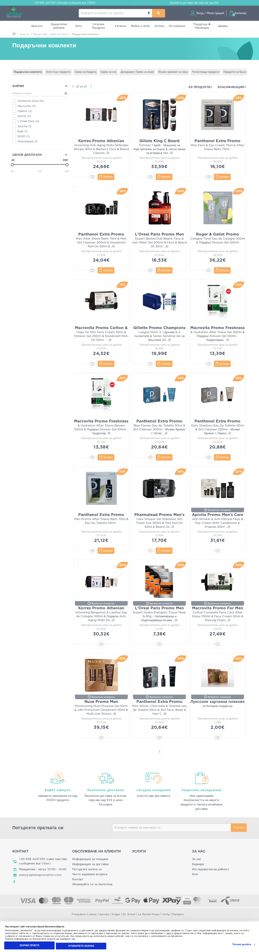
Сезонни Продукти (98, 26)
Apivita (104, 914)
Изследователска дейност (210, 869)
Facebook (14, 881)
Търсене (238, 827)
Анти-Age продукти (58, 72)
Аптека (159, 26)
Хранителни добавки (59, 26)
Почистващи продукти (205, 72)
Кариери (198, 864)
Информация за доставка (90, 864)
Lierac (93, 914)
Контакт (77, 879)
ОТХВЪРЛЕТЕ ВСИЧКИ (81, 946)
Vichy (166, 914)
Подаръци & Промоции (201, 26)
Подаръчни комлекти (28, 72)
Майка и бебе (140, 26)
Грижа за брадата (85, 72)
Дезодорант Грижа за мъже (137, 72)
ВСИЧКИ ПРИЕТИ (29, 945)
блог (195, 874)
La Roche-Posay (149, 914)
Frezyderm (79, 914)
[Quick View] (92, 177)
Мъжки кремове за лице (173, 72)
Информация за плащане (90, 859)
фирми (223, 26)
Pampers (178, 914)
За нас (196, 859)
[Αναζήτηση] (158, 13)
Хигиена (120, 26)
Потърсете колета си (87, 869)
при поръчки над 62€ (194, 3)
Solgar (116, 914)
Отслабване (177, 26)
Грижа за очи (108, 72)
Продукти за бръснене (237, 72)
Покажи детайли (242, 944)
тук (73, 939)
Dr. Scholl (129, 914)
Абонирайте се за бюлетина (92, 884)
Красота (37, 26)
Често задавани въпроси (89, 874)
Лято (78, 26)
